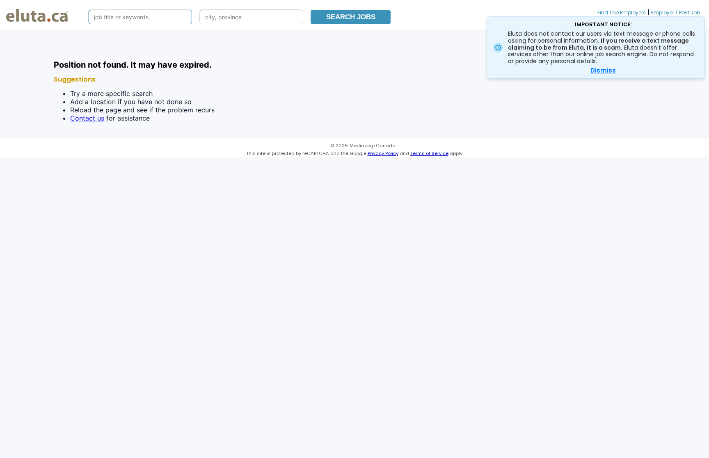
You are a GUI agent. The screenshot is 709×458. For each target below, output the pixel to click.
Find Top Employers (621, 12)
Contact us (87, 118)
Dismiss (603, 70)
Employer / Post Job (675, 12)
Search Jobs (350, 17)
